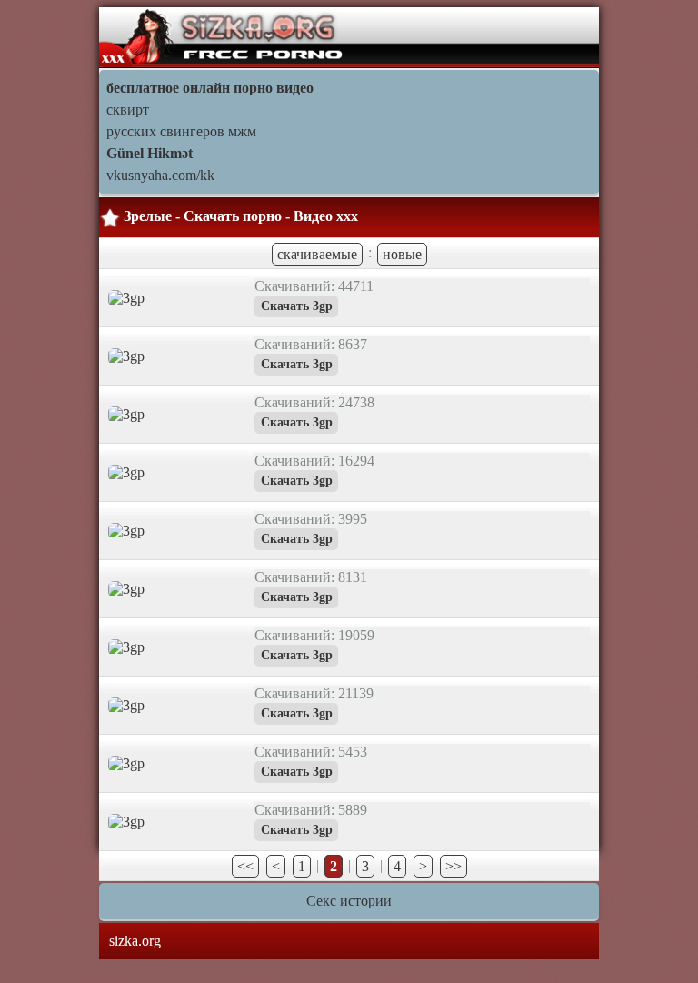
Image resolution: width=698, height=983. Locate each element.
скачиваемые (317, 254)
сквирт (127, 109)
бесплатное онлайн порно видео (210, 87)
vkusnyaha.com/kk (160, 175)
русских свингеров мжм (181, 131)
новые (402, 254)
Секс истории (349, 900)
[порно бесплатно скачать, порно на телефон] (223, 36)
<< (245, 866)
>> (453, 866)
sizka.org (135, 940)
